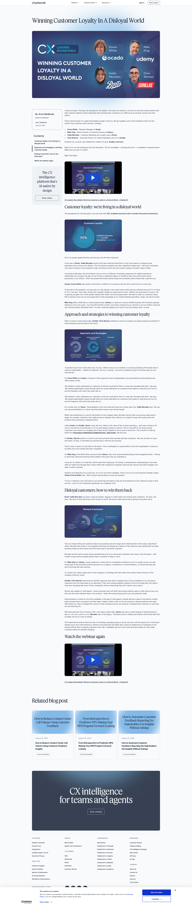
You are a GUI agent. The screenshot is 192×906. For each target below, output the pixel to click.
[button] (75, 2)
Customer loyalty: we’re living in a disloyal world (47, 142)
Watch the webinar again (43, 161)
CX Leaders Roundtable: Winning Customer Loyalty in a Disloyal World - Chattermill (96, 200)
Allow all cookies (156, 892)
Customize (155, 899)
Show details (44, 902)
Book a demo (153, 3)
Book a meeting (96, 812)
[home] (38, 3)
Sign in (141, 3)
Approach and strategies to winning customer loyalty (48, 148)
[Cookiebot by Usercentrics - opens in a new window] (26, 902)
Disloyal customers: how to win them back (46, 155)
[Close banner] (175, 890)
